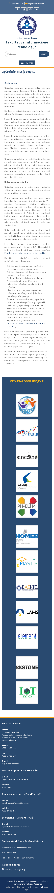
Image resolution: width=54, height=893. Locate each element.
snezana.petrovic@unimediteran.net (16, 847)
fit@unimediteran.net (36, 4)
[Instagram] (30, 9)
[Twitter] (36, 9)
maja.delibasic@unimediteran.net (15, 779)
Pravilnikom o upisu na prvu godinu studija (24, 253)
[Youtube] (23, 9)
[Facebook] (17, 9)
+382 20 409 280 (18, 4)
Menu (29, 63)
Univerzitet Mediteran (27, 38)
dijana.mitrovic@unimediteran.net (15, 826)
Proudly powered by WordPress (17, 887)
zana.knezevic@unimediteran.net (15, 803)
